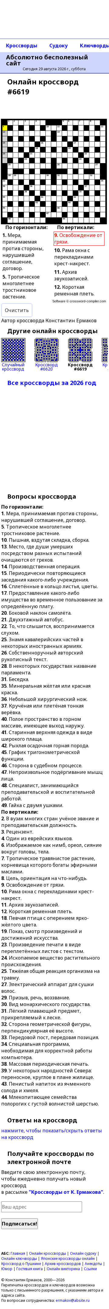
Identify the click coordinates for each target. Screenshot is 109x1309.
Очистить (17, 310)
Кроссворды (21, 45)
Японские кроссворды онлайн (68, 1258)
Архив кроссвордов (63, 1263)
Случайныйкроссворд (13, 366)
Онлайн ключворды (19, 1258)
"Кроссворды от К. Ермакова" (66, 1192)
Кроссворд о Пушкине (21, 1263)
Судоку (58, 45)
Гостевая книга (29, 1268)
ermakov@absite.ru (73, 1300)
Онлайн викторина (63, 1268)
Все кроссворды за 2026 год (51, 383)
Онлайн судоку (83, 1253)
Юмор (6, 1268)
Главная (18, 1253)
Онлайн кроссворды (47, 1253)
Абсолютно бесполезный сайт (47, 60)
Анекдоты (93, 1263)
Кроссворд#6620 (46, 366)
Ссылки (90, 1268)
